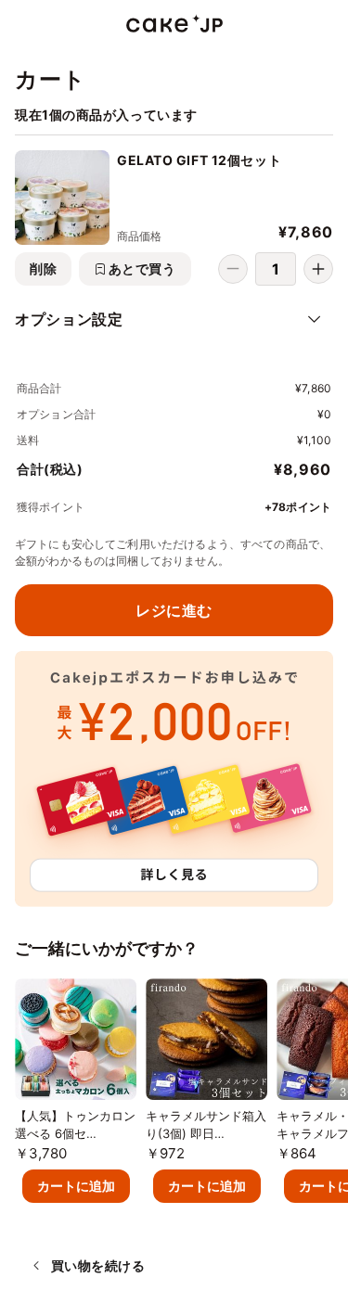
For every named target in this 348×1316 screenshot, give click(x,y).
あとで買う (142, 268)
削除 (43, 268)
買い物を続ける (98, 1265)
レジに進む (174, 610)
